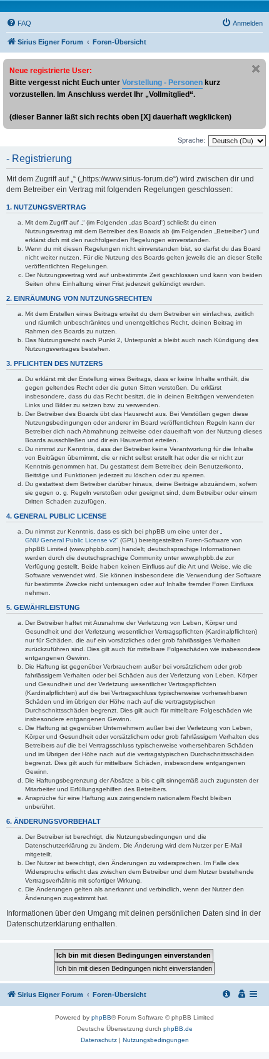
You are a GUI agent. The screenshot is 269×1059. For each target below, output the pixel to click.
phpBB (101, 1017)
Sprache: (191, 140)
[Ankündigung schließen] (256, 69)
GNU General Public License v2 (70, 540)
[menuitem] (18, 23)
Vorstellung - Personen (162, 82)
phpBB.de (178, 1028)
